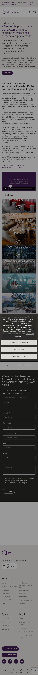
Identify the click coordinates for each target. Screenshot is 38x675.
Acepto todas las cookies (19, 343)
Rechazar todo (19, 350)
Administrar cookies (19, 357)
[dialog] (19, 337)
